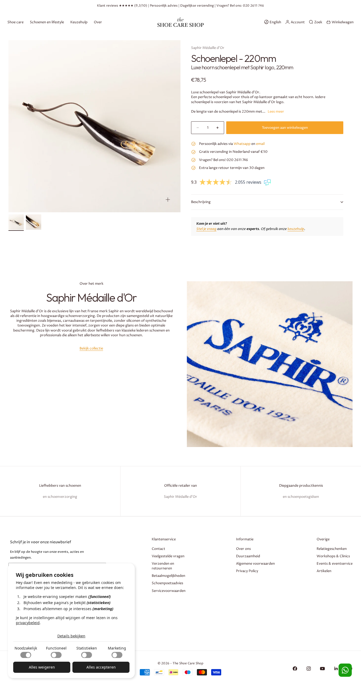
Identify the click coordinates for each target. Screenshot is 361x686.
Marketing (117, 648)
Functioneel (56, 648)
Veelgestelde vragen (168, 556)
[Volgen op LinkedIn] (336, 668)
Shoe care (15, 22)
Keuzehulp (78, 22)
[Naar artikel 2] (33, 222)
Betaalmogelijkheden (168, 575)
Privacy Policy (247, 571)
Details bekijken (71, 635)
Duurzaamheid (248, 556)
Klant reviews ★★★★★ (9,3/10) (122, 5)
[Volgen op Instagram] (308, 668)
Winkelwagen (343, 22)
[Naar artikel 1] (16, 222)
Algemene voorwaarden (255, 563)
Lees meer (276, 111)
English (275, 22)
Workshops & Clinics (333, 556)
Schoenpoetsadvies (167, 583)
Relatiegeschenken (332, 548)
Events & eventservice (335, 563)
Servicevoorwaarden (169, 590)
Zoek (318, 22)
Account (298, 22)
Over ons (243, 548)
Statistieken (86, 648)
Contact (158, 548)
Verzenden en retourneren (163, 566)
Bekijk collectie (91, 348)
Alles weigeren (42, 667)
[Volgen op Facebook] (295, 668)
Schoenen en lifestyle (47, 22)
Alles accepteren (101, 667)
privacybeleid (28, 622)
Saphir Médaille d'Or (207, 47)
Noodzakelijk (26, 648)
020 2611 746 (253, 5)
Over (98, 22)
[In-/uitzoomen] (168, 199)
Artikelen (324, 571)
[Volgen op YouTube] (322, 668)
